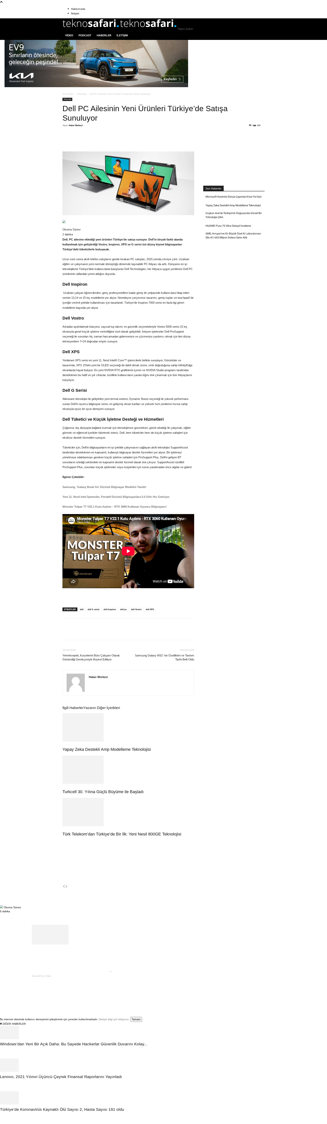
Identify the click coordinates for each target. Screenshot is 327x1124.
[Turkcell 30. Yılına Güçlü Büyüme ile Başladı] (128, 770)
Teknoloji (81, 93)
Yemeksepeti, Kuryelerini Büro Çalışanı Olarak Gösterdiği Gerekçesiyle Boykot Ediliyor (91, 657)
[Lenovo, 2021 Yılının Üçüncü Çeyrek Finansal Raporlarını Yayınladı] (163, 1065)
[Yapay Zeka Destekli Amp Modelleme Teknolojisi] (128, 727)
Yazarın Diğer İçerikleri (101, 708)
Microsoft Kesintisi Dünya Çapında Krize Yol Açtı (234, 196)
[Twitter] (98, 140)
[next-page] (66, 886)
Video (69, 35)
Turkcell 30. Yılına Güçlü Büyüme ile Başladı (103, 791)
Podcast (85, 35)
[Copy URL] (124, 140)
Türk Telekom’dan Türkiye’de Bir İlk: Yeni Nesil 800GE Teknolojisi (121, 834)
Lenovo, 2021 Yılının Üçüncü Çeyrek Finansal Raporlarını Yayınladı (61, 1076)
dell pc (123, 609)
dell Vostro (136, 609)
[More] (134, 140)
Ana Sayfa (67, 93)
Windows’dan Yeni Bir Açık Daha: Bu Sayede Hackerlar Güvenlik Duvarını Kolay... (73, 1044)
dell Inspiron (110, 609)
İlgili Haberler (72, 708)
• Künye (218, 992)
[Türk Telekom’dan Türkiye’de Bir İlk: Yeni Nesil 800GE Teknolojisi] (128, 812)
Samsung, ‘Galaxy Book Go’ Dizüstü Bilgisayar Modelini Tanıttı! (104, 487)
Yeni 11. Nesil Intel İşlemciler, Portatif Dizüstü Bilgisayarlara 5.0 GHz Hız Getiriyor (116, 496)
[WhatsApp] (107, 140)
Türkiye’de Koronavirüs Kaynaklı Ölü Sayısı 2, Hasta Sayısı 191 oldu (62, 1109)
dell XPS (150, 609)
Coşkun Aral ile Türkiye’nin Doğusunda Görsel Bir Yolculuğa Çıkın (234, 215)
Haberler (104, 35)
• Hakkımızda (232, 992)
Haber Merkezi (76, 125)
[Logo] (91, 29)
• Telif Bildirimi (251, 992)
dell (81, 609)
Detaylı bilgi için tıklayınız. (114, 1019)
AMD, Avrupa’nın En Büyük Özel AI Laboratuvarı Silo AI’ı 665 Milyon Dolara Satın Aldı (233, 235)
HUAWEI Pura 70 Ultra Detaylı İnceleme (228, 225)
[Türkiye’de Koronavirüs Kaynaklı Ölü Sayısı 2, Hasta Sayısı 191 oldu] (163, 1098)
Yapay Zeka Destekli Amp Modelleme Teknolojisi (106, 749)
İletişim (75, 13)
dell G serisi (93, 609)
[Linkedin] (116, 140)
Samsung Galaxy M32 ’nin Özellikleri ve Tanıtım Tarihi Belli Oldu (164, 657)
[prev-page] (63, 886)
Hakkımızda (78, 8)
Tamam (136, 1019)
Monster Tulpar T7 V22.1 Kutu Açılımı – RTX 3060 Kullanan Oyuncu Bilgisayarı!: (114, 506)
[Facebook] (90, 140)
